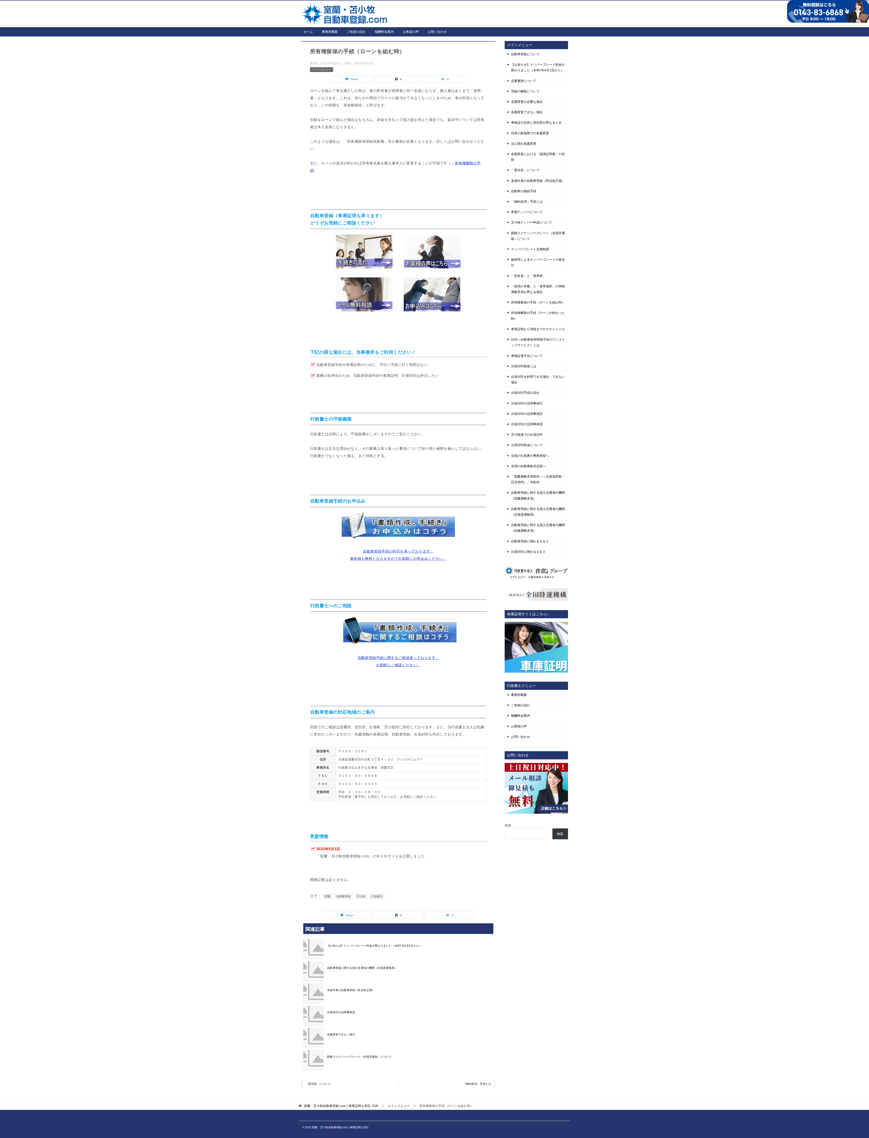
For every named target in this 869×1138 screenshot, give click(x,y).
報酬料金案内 (384, 32)
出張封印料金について (527, 445)
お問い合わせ (437, 32)
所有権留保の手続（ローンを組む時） (538, 302)
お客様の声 (411, 32)
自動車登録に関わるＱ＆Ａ (530, 541)
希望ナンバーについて (527, 212)
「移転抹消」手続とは (477, 1083)
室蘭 (327, 896)
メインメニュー (321, 69)
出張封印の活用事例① (527, 403)
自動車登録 (344, 896)
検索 (508, 825)
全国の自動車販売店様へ (528, 466)
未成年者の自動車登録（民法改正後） (351, 990)
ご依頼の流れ (356, 32)
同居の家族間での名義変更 (530, 133)
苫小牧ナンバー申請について (531, 222)
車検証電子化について (527, 356)
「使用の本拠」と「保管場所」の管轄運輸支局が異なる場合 (538, 289)
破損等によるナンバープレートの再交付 (538, 262)
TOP (341, 1106)
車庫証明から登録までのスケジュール (538, 329)
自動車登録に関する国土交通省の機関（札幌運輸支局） (538, 527)
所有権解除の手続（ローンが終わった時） (538, 315)
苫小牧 (361, 896)
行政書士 (377, 896)
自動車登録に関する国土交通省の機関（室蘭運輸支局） (538, 495)
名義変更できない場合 (341, 1034)
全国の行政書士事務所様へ (530, 455)
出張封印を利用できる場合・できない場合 (538, 379)
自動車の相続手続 (523, 191)
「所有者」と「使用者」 (528, 276)
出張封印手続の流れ (525, 393)
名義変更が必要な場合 (527, 101)
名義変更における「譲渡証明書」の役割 (538, 156)
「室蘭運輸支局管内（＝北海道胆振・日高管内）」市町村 (538, 479)
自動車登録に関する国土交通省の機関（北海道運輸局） (362, 968)
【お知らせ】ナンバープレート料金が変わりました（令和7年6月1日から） (374, 945)
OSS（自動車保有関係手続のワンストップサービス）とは (538, 342)
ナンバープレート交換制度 (530, 249)
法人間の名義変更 (523, 143)
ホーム (308, 32)
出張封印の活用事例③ (527, 424)
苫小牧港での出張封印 (527, 434)
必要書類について (523, 81)
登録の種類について (525, 91)
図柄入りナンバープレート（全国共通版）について (359, 1056)
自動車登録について (525, 54)
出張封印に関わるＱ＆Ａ (528, 551)
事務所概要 (330, 32)
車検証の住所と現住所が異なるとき (536, 122)
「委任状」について (318, 1083)
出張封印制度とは (523, 366)
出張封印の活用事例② (341, 1012)
